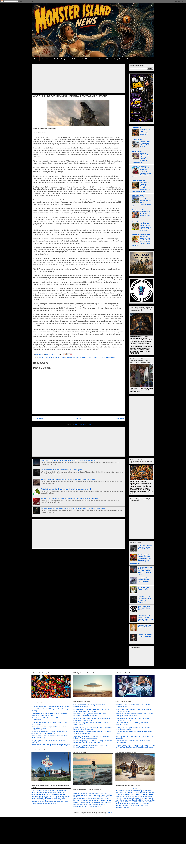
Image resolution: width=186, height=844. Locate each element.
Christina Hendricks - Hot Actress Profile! (145, 635)
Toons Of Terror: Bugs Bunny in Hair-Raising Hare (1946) (51, 745)
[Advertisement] (78, 77)
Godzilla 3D (71, 357)
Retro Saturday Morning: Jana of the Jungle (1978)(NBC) (50, 706)
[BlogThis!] (66, 354)
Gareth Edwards (44, 357)
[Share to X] (67, 354)
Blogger (109, 812)
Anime (99, 59)
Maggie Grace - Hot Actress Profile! (144, 626)
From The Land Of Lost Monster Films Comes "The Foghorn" (62, 470)
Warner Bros (110, 357)
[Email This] (64, 354)
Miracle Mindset (137, 195)
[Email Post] (59, 354)
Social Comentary (138, 222)
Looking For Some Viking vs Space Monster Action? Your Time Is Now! (145, 618)
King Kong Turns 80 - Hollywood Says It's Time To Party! (145, 547)
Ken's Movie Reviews (139, 166)
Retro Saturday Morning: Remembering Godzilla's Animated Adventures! (66, 489)
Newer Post (38, 418)
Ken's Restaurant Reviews (141, 235)
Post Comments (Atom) (83, 424)
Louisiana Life (137, 127)
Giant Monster (55, 357)
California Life (137, 139)
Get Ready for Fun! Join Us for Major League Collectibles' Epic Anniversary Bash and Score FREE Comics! (141, 559)
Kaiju (89, 357)
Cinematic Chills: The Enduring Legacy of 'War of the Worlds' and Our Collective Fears (145, 570)
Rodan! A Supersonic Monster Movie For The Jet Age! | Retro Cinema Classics (68, 479)
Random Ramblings (138, 181)
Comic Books (73, 59)
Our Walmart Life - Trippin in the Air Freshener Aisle (145, 213)
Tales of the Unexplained (114, 59)
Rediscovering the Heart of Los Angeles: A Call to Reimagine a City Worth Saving (145, 227)
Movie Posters (137, 151)
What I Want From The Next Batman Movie (144, 608)
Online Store (46, 59)
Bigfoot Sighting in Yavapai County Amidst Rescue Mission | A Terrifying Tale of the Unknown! (73, 508)
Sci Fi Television (87, 59)
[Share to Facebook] (69, 354)
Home (35, 59)
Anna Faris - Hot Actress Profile (143, 588)
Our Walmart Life (137, 210)
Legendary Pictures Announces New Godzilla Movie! (144, 579)
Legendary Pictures (98, 357)
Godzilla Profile (81, 357)
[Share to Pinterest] (71, 354)
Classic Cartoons (132, 59)
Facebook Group (59, 59)
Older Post (119, 418)
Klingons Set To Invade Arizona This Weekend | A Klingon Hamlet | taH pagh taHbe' (69, 498)
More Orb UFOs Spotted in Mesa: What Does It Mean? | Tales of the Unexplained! (69, 460)
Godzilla (63, 357)
